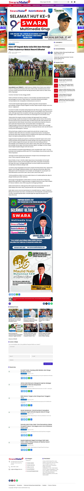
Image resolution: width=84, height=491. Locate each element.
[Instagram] (14, 481)
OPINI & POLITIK (30, 467)
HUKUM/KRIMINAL (30, 469)
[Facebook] (44, 304)
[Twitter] (46, 304)
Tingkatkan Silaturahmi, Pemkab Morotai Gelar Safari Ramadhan (66, 100)
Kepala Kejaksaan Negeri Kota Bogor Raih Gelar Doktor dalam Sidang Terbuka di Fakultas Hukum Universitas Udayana (45, 335)
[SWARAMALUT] (20, 2)
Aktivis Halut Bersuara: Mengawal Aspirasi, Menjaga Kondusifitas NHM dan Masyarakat (30, 320)
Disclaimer (19, 485)
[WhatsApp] (51, 304)
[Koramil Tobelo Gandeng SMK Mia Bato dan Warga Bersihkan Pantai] (16, 313)
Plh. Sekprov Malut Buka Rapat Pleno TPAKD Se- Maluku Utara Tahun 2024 (66, 85)
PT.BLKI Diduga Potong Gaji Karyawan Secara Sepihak (65, 95)
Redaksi (44, 485)
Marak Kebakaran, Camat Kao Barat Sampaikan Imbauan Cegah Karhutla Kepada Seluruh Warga (15, 335)
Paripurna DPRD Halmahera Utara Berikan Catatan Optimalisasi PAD (67, 90)
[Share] (51, 53)
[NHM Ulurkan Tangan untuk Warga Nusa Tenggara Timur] (46, 313)
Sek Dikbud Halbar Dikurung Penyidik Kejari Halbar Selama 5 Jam (64, 53)
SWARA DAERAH (11, 44)
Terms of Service (52, 485)
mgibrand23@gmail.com (16, 469)
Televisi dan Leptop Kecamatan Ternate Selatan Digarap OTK (63, 58)
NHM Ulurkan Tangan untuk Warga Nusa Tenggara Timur (45, 320)
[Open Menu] (74, 2)
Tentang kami (12, 485)
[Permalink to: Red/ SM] (10, 53)
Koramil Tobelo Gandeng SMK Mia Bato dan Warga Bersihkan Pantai (15, 320)
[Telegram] (49, 304)
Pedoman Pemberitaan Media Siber (32, 485)
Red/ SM (13, 52)
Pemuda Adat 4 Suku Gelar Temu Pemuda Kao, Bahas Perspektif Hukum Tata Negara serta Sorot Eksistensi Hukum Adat (30, 335)
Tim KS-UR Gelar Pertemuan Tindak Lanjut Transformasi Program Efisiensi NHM (65, 80)
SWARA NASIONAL (31, 465)
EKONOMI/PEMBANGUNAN (32, 471)
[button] (68, 2)
